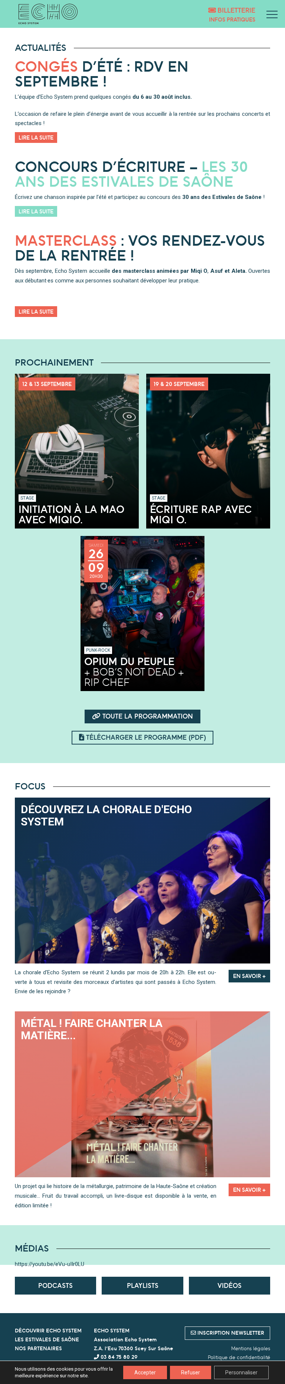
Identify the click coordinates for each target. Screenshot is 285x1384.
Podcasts (55, 1285)
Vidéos (229, 1285)
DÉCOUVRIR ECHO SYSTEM (48, 1331)
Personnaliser (241, 1372)
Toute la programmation (147, 716)
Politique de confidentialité (239, 1357)
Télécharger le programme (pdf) (145, 737)
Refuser (190, 1372)
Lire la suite (36, 137)
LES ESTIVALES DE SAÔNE (47, 1339)
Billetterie (235, 10)
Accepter (145, 1372)
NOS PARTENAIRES (38, 1348)
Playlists (142, 1285)
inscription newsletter (230, 1333)
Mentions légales (250, 1348)
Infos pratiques (232, 19)
